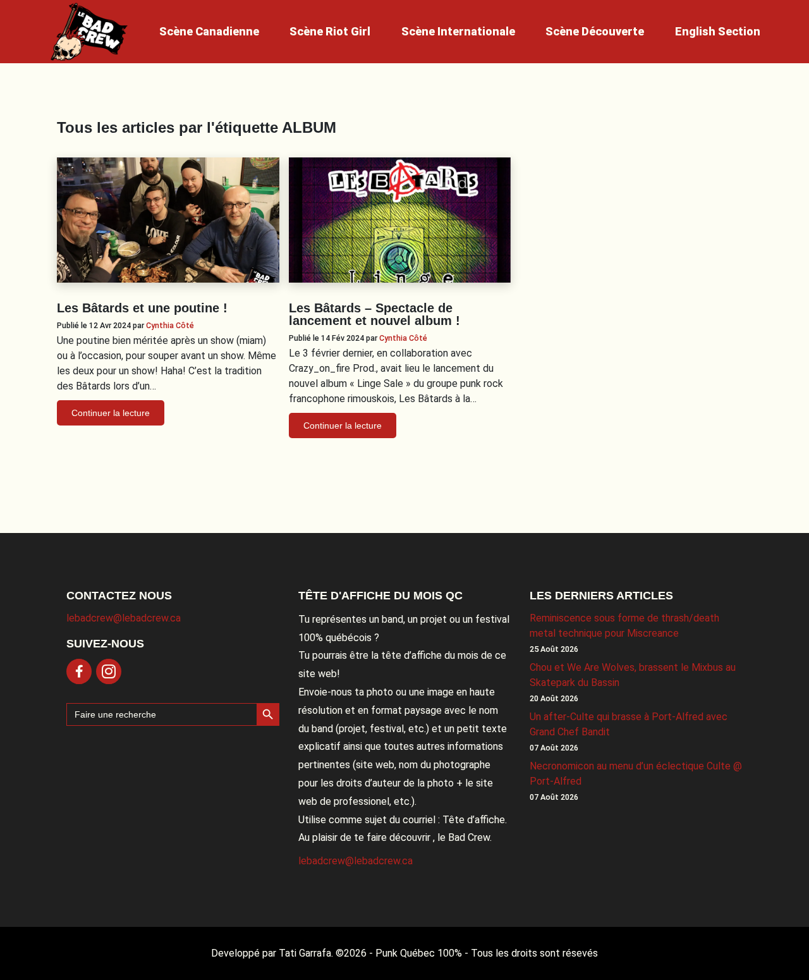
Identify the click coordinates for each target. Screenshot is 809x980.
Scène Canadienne (209, 31)
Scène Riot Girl (329, 31)
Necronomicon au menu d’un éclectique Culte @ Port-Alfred (636, 773)
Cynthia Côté (170, 325)
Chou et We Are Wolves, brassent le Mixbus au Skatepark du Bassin (633, 675)
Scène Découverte (594, 31)
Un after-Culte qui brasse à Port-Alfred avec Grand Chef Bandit (628, 724)
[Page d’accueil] (89, 31)
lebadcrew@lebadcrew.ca (123, 618)
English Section (717, 31)
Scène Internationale (458, 31)
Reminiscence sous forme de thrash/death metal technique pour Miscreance (624, 625)
